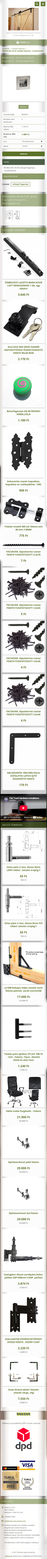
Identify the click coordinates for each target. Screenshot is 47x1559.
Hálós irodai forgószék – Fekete (23, 1111)
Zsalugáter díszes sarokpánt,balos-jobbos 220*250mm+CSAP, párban (23, 1276)
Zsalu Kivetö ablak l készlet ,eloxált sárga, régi (23, 1391)
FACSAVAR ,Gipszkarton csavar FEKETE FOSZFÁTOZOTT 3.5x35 (23, 660)
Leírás (6, 162)
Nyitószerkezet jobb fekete (23, 1162)
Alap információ (10, 176)
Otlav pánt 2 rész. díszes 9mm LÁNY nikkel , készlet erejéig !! (23, 869)
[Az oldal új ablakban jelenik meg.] (23, 84)
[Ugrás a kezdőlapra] (23, 16)
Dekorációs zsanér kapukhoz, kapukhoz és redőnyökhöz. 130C (24, 483)
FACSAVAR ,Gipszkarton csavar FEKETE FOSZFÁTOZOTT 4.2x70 (23, 553)
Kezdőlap (5, 49)
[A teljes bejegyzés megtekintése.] (23, 257)
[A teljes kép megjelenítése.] (13, 215)
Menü (43, 4)
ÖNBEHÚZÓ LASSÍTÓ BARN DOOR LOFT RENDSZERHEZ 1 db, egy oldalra (23, 285)
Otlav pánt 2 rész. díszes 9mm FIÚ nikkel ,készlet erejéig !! (23, 925)
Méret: (5, 146)
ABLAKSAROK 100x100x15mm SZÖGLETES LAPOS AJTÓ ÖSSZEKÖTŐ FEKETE (23, 775)
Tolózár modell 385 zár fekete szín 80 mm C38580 (23, 528)
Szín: (5, 141)
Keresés (37, 4)
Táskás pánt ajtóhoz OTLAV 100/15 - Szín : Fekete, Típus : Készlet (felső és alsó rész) (23, 1057)
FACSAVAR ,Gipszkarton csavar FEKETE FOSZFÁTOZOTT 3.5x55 (23, 606)
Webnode (8, 1556)
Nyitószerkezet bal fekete (23, 1213)
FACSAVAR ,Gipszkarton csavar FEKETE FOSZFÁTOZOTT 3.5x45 (23, 713)
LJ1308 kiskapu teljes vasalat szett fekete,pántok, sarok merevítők (23, 989)
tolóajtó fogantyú (20, 184)
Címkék (5, 184)
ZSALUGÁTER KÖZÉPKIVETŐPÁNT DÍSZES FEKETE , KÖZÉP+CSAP (23, 1341)
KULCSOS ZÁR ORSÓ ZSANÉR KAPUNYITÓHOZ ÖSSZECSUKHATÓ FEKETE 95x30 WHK (23, 349)
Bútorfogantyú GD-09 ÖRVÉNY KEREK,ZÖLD (23, 413)
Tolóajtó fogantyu (18, 49)
